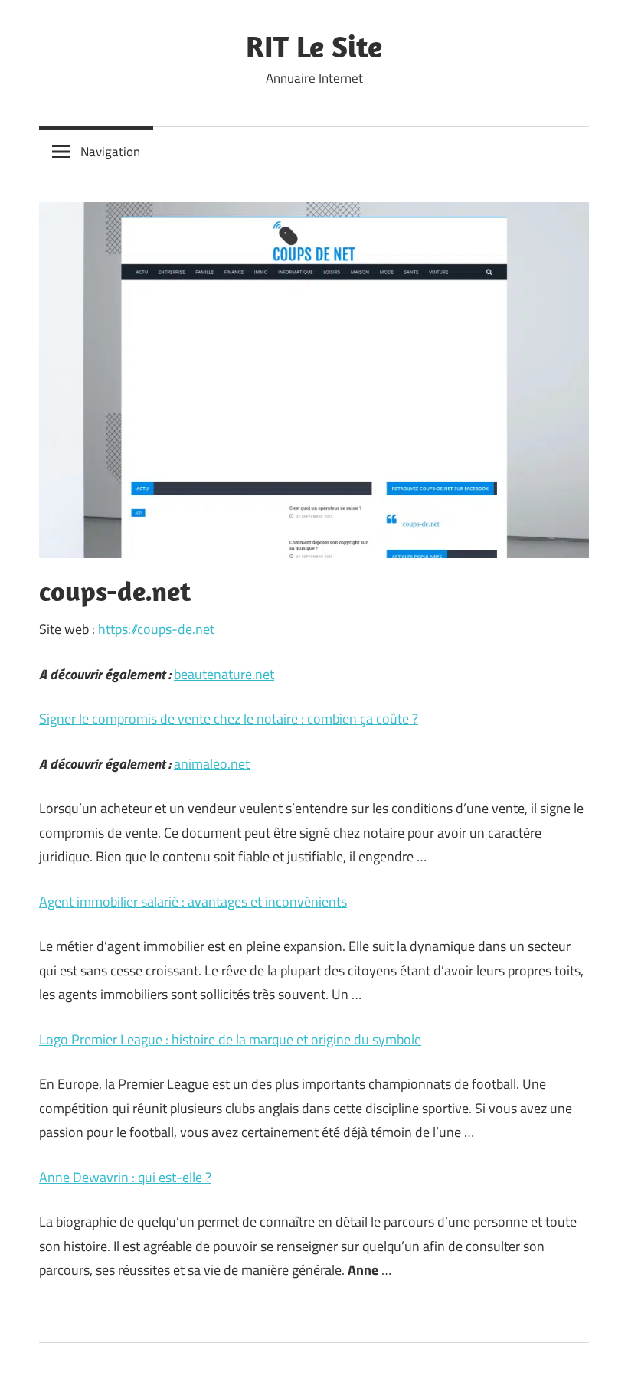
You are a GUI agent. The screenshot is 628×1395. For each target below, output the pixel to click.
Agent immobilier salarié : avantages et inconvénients (193, 901)
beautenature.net (224, 674)
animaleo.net (212, 763)
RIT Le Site (314, 46)
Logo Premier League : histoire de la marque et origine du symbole (230, 1039)
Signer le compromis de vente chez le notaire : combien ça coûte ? (228, 718)
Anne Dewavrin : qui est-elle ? (125, 1177)
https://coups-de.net (156, 629)
